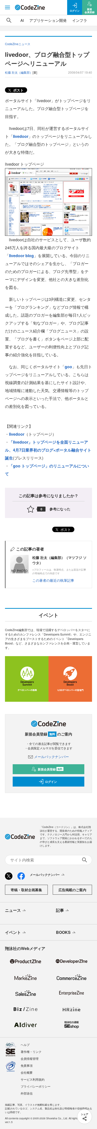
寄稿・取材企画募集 (26, 889)
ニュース (13, 910)
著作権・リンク (31, 1051)
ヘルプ (25, 1044)
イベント (13, 932)
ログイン (51, 781)
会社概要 (27, 1072)
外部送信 (27, 1093)
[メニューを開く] (7, 7)
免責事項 (27, 1065)
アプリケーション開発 (48, 20)
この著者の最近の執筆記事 (53, 580)
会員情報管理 (30, 1058)
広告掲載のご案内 (72, 889)
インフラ (79, 20)
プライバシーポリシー (35, 1086)
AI (22, 20)
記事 (60, 910)
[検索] (9, 20)
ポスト (18, 90)
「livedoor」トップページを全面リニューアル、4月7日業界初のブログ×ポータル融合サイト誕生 (48, 450)
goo (68, 366)
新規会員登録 (50, 769)
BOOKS (63, 932)
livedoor (20, 136)
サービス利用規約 (33, 1079)
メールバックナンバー (51, 756)
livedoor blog (21, 255)
